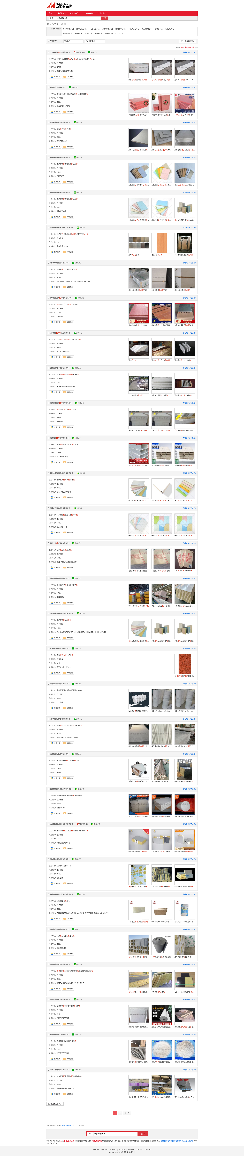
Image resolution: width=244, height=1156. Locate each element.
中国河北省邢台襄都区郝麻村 (67, 562)
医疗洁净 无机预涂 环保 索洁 (161, 501)
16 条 (59, 733)
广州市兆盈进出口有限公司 (59, 648)
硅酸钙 (75, 269)
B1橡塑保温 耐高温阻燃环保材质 (161, 957)
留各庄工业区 (61, 948)
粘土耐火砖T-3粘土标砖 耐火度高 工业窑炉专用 (161, 922)
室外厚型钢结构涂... (65, 59)
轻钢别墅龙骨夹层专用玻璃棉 (184, 887)
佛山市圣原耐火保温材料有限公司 (61, 894)
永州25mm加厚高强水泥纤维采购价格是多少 (161, 1097)
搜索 (104, 18)
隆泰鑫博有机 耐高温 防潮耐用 (138, 325)
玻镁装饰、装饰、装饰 (184, 395)
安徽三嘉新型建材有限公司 (59, 1070)
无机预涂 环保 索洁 (138, 641)
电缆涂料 (61, 445)
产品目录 (55, 24)
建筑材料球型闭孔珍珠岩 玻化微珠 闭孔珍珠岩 (184, 1062)
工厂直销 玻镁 (135, 395)
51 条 (59, 979)
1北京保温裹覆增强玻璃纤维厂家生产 (138, 992)
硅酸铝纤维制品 (72, 690)
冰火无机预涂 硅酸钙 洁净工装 (184, 185)
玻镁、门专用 (160, 360)
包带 (75, 445)
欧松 (64, 129)
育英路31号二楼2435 (64, 667)
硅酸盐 (61, 269)
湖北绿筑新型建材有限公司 (59, 263)
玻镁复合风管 (75, 339)
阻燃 (69, 550)
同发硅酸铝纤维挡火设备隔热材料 (161, 816)
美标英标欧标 (61, 94)
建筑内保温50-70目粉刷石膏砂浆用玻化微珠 (161, 1062)
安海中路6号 (61, 597)
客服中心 (113, 1150)
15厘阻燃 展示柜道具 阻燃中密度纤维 (138, 115)
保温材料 (65, 866)
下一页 (127, 1113)
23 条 (59, 453)
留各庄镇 (60, 878)
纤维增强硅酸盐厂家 (137, 290)
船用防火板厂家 (68, 29)
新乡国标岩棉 (158, 992)
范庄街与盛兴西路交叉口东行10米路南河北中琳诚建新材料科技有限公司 (81, 632)
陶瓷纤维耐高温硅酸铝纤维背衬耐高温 (138, 711)
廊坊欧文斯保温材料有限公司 (60, 999)
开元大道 (60, 702)
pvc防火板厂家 (94, 29)
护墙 (72, 480)
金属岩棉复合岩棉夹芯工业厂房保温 (161, 851)
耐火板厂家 (109, 34)
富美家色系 (70, 234)
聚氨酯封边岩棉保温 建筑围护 (184, 851)
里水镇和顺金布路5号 (64, 106)
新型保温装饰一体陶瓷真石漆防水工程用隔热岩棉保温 (161, 641)
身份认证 (94, 52)
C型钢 (78, 760)
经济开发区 (60, 176)
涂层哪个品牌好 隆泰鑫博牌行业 (184, 430)
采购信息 (61, 13)
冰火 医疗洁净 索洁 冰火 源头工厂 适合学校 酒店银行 (184, 501)
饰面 (67, 480)
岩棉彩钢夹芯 (72, 585)
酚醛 (78, 1006)
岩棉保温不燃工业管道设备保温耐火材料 (138, 922)
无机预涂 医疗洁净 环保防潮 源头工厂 (161, 536)
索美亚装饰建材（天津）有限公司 (61, 228)
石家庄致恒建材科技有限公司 (60, 157)
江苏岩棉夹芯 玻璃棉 (138, 606)
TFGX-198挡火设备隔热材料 (138, 816)
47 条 (59, 593)
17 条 (59, 347)
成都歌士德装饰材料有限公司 (60, 122)
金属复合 (61, 480)
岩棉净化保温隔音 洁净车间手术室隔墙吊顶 (184, 606)
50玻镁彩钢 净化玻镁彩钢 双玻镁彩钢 (138, 781)
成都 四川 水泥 (161, 150)
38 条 (59, 417)
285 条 (59, 839)
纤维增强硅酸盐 (182, 290)
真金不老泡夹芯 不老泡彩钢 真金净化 (161, 606)
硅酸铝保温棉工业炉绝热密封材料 (161, 711)
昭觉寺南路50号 (62, 141)
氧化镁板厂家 (169, 29)
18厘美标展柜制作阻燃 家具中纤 (161, 115)
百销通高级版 (81, 52)
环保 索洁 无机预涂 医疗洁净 (138, 501)
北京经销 (133, 255)
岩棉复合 (61, 1006)
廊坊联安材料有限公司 (59, 438)
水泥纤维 (61, 1076)
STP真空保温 (70, 1006)
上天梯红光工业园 (63, 1053)
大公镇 (59, 773)
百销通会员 (53, 41)
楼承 (64, 585)
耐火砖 (69, 901)
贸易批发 (60, 238)
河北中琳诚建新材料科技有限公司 (61, 473)
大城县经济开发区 (63, 1018)
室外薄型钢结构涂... (87, 59)
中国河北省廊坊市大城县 (65, 71)
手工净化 (72, 760)
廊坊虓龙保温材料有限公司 (59, 929)
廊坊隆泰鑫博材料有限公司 (61, 298)
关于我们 (96, 1150)
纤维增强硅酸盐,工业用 (138, 746)
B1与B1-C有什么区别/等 (184, 115)
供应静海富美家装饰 (183, 255)
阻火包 (69, 445)
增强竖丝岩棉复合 (72, 971)
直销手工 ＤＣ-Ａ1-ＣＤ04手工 (184, 80)
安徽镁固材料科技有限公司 (59, 368)
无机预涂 (61, 164)
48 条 (59, 768)
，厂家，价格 (161, 80)
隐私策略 (131, 1150)
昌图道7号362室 (62, 246)
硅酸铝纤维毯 (61, 796)
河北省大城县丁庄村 (63, 457)
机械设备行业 (75, 13)
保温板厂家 (89, 34)
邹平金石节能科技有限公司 (59, 684)
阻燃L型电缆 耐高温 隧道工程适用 (161, 465)
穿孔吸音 (78, 725)
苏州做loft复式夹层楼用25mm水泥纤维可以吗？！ (184, 1097)
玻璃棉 (59, 866)
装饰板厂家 (78, 34)
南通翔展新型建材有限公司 (59, 578)
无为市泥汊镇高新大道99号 (66, 387)
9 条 (58, 382)
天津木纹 (156, 255)
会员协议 (139, 1150)
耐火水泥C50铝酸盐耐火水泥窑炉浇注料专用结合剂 (184, 922)
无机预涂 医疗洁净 (138, 185)
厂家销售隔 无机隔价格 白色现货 (161, 430)
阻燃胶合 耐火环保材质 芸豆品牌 (138, 571)
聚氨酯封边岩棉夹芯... (81, 831)
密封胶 (74, 304)
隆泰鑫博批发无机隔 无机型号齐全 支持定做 (138, 430)
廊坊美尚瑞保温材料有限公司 (60, 964)
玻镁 (59, 339)
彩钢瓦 (59, 585)
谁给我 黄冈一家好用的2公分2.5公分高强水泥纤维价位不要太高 (138, 1097)
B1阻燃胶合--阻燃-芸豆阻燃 (161, 571)
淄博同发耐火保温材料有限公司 (61, 789)
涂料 (60, 304)
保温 (74, 1041)
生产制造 (60, 63)
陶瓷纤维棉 (78, 796)
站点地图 (122, 1150)
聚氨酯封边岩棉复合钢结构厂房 (138, 851)
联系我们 (104, 1150)
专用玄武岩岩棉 (137, 887)
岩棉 (70, 866)
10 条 (59, 909)
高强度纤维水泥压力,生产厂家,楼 (184, 746)
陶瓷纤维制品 (61, 690)
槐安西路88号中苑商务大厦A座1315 (69, 737)
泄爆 (69, 269)
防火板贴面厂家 (81, 29)
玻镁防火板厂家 (107, 29)
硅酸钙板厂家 (67, 34)
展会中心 (89, 13)
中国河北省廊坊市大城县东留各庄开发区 (70, 983)
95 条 (59, 277)
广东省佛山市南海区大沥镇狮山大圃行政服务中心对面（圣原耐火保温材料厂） (83, 913)
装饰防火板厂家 (120, 29)
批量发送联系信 (189, 41)
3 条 (58, 1014)
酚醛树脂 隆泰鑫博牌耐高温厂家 (161, 325)
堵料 (73, 409)
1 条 (58, 663)
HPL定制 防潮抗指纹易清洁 (184, 676)
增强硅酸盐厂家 (159, 290)
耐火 (59, 655)
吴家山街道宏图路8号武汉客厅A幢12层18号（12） (74, 281)
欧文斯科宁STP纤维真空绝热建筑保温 (138, 1027)
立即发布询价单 (66, 1126)
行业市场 (101, 13)
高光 (59, 129)
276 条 (59, 67)
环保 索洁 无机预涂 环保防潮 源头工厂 (161, 220)
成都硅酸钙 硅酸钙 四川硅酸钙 (184, 150)
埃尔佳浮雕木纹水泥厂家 (160, 746)
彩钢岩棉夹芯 (62, 760)
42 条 (59, 488)
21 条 (59, 558)
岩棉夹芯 (69, 831)
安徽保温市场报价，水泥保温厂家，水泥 (138, 1062)
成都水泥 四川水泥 (138, 150)
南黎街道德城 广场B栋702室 (66, 1088)
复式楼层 (69, 1076)
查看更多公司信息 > (189, 52)
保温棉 (80, 690)
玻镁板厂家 (159, 29)
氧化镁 (76, 374)
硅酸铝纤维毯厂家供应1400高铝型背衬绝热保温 (184, 711)
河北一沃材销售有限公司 (59, 543)
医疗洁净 (69, 164)
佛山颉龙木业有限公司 (57, 87)
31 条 (59, 242)
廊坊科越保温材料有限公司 (59, 859)
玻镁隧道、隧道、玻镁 (184, 360)
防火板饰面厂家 (147, 29)
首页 (50, 13)
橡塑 (59, 936)
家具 (61, 374)
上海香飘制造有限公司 (60, 333)
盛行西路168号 (62, 527)
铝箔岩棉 (66, 936)
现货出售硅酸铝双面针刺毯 (183, 816)
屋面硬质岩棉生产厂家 (182, 957)
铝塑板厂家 (119, 34)
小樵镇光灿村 (61, 211)
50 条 (59, 102)
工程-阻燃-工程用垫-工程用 (184, 571)
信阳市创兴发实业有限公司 (59, 1034)
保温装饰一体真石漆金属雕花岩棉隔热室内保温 (184, 220)
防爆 (59, 725)
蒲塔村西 (60, 316)
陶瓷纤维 (70, 796)
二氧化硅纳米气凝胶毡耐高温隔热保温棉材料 (161, 1027)
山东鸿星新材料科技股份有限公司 (61, 824)
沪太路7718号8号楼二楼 (65, 351)
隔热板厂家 (99, 34)
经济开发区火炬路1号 (64, 492)
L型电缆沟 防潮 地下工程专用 (184, 465)
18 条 (59, 874)
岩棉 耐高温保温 (137, 957)
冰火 (67, 620)
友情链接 (148, 1150)
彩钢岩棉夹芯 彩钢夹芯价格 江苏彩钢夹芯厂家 (184, 781)
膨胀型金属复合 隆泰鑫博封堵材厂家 (184, 325)
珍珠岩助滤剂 (66, 1041)
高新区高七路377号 (63, 843)
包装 (59, 550)
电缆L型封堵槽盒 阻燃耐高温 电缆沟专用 (138, 465)
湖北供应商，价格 (138, 80)
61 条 (59, 804)
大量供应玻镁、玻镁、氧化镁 (161, 395)
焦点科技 (125, 1152)
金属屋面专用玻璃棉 (160, 887)
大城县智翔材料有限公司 (60, 52)
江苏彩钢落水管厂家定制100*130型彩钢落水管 (161, 781)
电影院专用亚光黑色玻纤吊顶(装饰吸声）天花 (184, 992)
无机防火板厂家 (133, 29)
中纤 (69, 129)
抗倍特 (60, 234)
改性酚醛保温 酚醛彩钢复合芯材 (184, 1027)
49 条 (59, 172)
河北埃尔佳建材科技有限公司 (60, 719)
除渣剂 (59, 1041)
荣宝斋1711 (61, 808)
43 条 (59, 628)
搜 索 (143, 1133)
